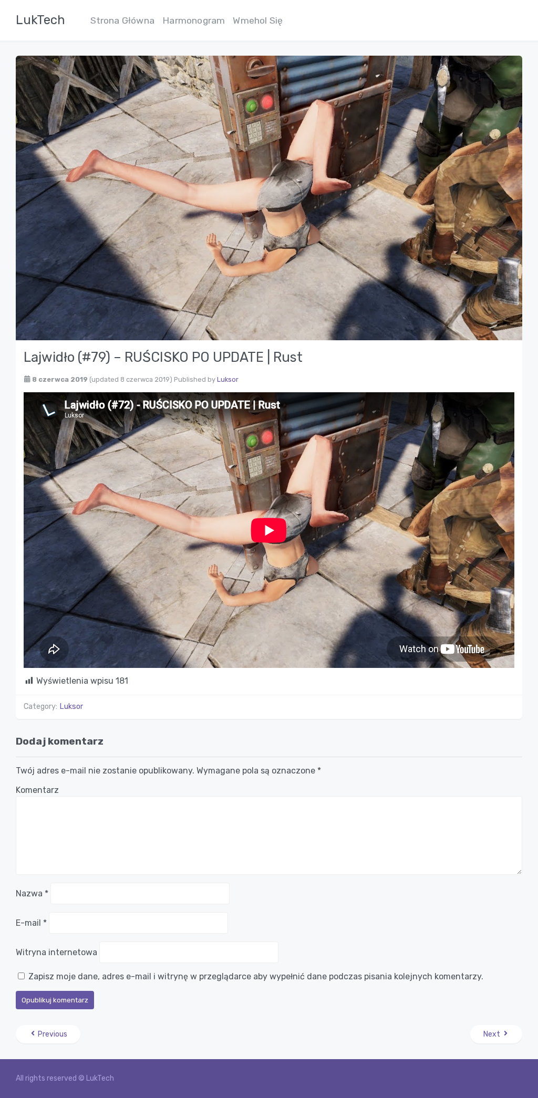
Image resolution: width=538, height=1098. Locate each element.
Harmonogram (193, 20)
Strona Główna (122, 20)
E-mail (31, 923)
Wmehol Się (258, 20)
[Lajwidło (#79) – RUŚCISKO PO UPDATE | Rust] (269, 197)
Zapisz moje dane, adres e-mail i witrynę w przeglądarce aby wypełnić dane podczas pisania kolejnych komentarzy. (255, 976)
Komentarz (37, 790)
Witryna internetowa (56, 952)
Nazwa (32, 893)
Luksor (228, 379)
